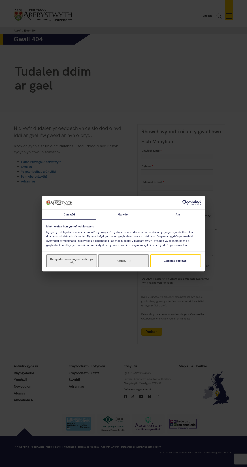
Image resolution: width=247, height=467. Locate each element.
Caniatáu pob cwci (175, 260)
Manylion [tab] (123, 214)
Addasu (121, 260)
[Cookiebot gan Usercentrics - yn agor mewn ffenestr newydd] (185, 202)
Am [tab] (178, 214)
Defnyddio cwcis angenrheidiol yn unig (71, 261)
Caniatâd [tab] (69, 214)
